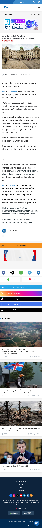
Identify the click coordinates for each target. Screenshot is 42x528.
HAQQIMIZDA (21, 482)
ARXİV (21, 487)
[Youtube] (21, 495)
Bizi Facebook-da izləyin (13, 304)
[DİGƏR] (38, 7)
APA (4, 92)
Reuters (13, 92)
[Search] (34, 2)
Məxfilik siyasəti (28, 522)
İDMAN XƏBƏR (21, 245)
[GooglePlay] (14, 513)
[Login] (39, 2)
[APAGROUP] (21, 508)
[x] (17, 495)
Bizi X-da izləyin (10, 310)
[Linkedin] (28, 495)
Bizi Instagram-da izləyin (13, 293)
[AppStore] (28, 513)
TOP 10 (21, 490)
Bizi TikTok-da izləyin (12, 299)
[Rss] (31, 495)
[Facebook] (10, 495)
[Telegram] (24, 495)
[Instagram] (14, 495)
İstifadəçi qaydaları (15, 522)
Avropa (37, 14)
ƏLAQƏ (21, 485)
